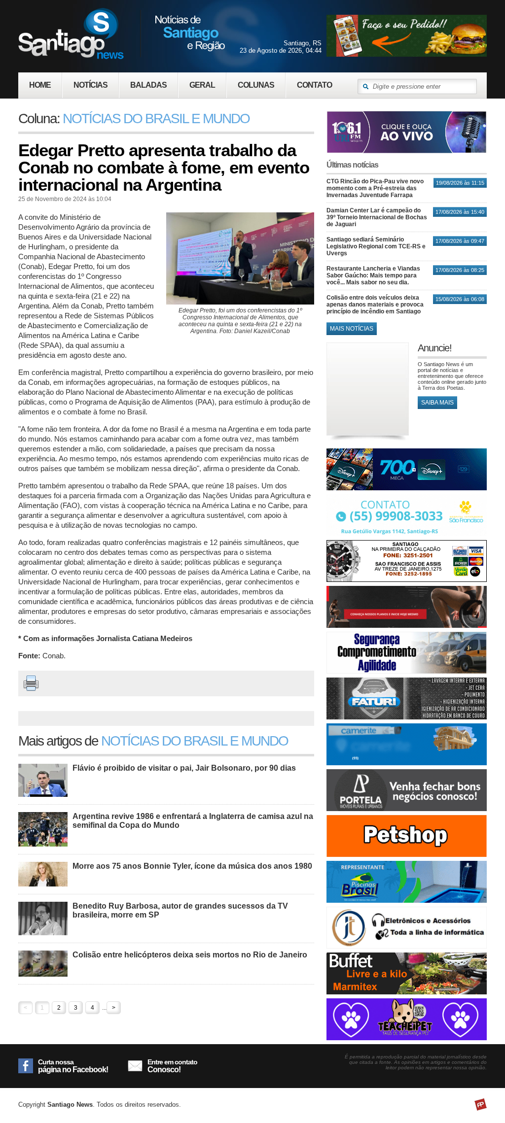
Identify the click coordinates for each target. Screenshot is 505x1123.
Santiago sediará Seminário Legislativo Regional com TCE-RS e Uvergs (376, 246)
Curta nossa (73, 1066)
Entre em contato (172, 1066)
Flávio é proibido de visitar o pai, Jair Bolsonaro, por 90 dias (184, 768)
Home (40, 85)
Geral (202, 85)
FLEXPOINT (480, 1104)
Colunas (256, 85)
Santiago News (121, 33)
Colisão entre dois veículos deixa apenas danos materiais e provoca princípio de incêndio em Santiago (375, 304)
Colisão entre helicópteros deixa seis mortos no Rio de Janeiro (189, 955)
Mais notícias (351, 328)
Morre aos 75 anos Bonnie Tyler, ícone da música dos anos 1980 (192, 866)
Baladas (148, 85)
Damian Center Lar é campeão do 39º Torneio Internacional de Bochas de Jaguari (376, 217)
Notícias (90, 85)
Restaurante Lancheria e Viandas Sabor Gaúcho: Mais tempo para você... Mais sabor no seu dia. (373, 275)
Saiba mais (437, 402)
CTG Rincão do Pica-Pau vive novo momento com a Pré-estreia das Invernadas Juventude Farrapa (375, 188)
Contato (314, 85)
